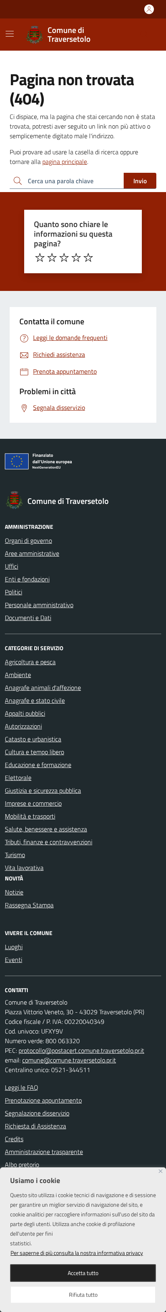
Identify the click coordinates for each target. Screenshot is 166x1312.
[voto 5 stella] (88, 258)
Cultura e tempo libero (34, 752)
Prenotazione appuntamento (43, 1100)
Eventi (13, 959)
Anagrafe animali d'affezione (43, 687)
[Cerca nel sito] (144, 34)
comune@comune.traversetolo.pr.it (69, 1060)
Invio (140, 181)
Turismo (15, 855)
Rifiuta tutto (83, 1294)
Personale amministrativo (39, 605)
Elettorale (18, 777)
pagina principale (64, 161)
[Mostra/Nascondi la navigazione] (10, 34)
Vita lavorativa (24, 867)
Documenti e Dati (28, 617)
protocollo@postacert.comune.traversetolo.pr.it (81, 1050)
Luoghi (14, 947)
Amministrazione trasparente (44, 1151)
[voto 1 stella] (40, 258)
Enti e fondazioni (27, 579)
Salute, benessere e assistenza (46, 829)
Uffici (11, 566)
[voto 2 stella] (52, 258)
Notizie (14, 892)
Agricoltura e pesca (30, 662)
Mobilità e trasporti (30, 816)
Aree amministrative (32, 553)
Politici (13, 592)
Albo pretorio (22, 1164)
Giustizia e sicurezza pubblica (43, 790)
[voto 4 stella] (76, 258)
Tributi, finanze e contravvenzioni (48, 842)
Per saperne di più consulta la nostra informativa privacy (76, 1253)
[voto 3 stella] (64, 258)
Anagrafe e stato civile (35, 700)
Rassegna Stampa (29, 905)
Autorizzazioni (23, 726)
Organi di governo (28, 540)
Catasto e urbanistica (33, 739)
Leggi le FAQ (21, 1087)
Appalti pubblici (25, 713)
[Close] (160, 1171)
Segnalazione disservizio (37, 1113)
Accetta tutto (83, 1273)
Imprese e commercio (33, 803)
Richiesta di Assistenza (35, 1126)
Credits (14, 1139)
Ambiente (18, 675)
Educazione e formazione (38, 765)
